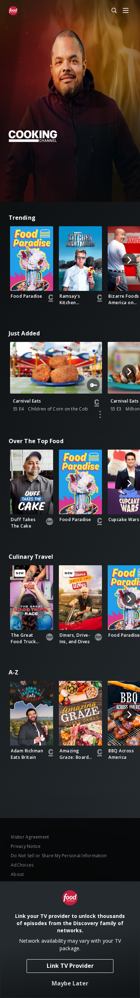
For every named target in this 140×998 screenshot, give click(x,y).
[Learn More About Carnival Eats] (100, 414)
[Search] (111, 11)
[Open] (125, 11)
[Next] (129, 260)
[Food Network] (13, 10)
